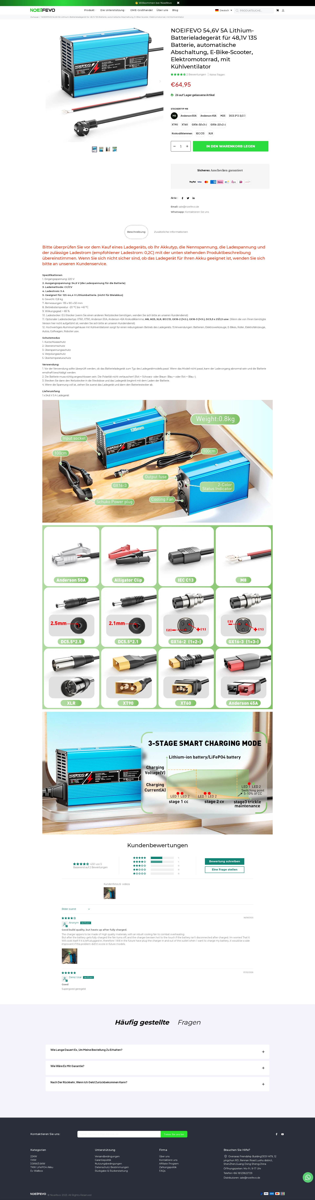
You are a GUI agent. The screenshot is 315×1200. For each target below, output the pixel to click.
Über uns (164, 1156)
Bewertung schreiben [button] (224, 861)
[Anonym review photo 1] (69, 956)
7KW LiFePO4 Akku (41, 1167)
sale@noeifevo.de (189, 206)
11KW (33, 1160)
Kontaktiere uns (168, 1160)
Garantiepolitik (103, 1160)
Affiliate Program (169, 1163)
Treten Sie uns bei (174, 1134)
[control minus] (173, 146)
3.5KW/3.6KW (37, 1163)
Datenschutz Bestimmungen (112, 1167)
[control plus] (188, 146)
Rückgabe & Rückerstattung (111, 1170)
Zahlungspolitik (168, 1167)
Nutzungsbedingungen (108, 1163)
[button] (223, 10)
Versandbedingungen (107, 1156)
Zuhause (34, 17)
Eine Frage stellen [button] (224, 869)
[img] (69, 918)
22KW (33, 1156)
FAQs (162, 1170)
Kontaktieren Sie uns (197, 211)
